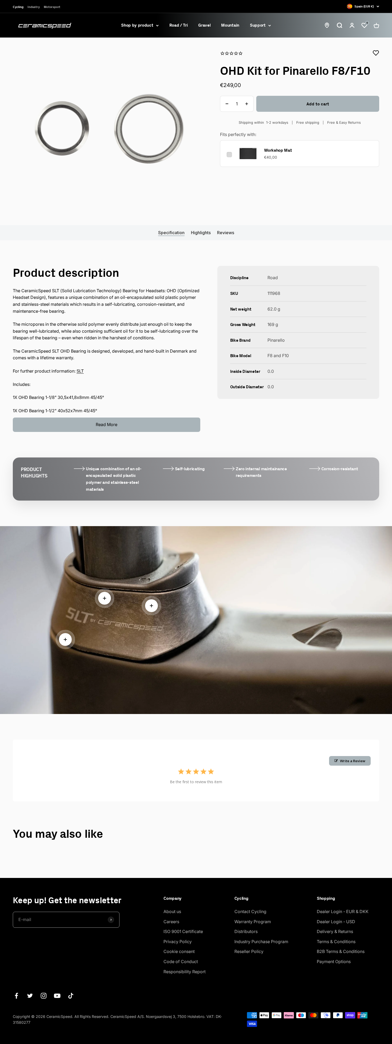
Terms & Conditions (336, 941)
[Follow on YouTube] (57, 995)
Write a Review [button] (352, 760)
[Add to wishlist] (376, 53)
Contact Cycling (250, 911)
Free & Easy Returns (344, 122)
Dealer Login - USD (336, 921)
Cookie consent (179, 951)
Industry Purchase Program (261, 941)
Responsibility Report (184, 971)
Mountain (230, 25)
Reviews (225, 232)
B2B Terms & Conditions (341, 951)
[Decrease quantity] (227, 104)
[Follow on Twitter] (30, 995)
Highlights (201, 232)
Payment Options (334, 961)
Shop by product (137, 25)
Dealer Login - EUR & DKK (343, 911)
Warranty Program (252, 921)
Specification (171, 232)
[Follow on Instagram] (43, 995)
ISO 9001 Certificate (183, 931)
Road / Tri (178, 25)
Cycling (18, 7)
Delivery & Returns (335, 931)
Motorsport (52, 7)
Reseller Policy (248, 951)
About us (172, 911)
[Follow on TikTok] (70, 995)
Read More (106, 424)
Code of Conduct (180, 961)
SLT (80, 371)
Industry (33, 7)
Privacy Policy (177, 941)
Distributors (246, 931)
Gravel (204, 25)
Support (258, 25)
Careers (171, 921)
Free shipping (307, 122)
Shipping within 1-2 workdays (263, 122)
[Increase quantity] (246, 104)
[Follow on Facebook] (16, 995)
